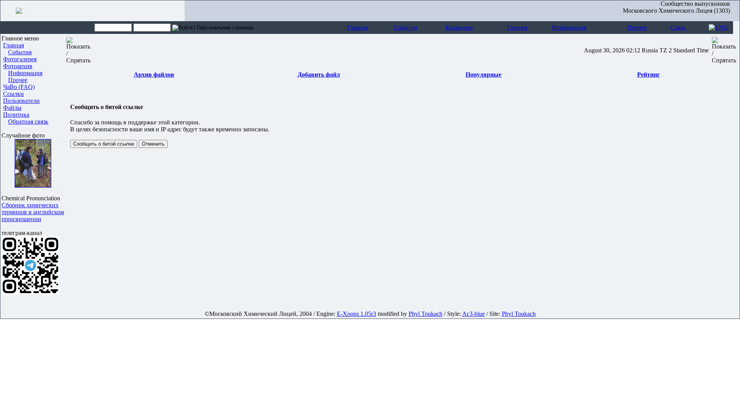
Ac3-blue (473, 313)
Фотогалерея (20, 59)
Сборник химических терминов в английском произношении (33, 212)
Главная (357, 27)
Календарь (459, 27)
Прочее (637, 27)
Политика (16, 114)
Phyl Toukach (425, 313)
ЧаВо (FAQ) (19, 87)
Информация (569, 27)
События (405, 27)
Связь (677, 27)
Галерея (517, 27)
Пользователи (21, 100)
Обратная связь (28, 121)
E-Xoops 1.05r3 (356, 313)
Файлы (12, 107)
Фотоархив (17, 66)
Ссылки (13, 94)
